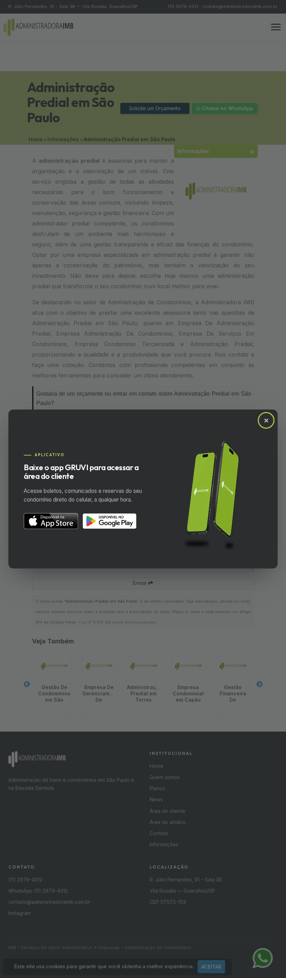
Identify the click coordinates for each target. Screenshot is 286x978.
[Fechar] (266, 420)
